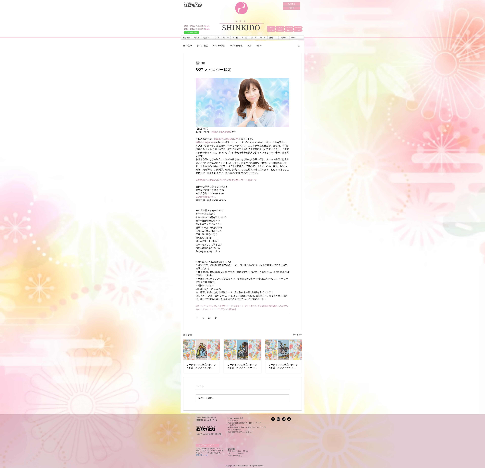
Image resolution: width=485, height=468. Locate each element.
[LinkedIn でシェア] (209, 318)
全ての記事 (187, 46)
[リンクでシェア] (215, 318)
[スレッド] (284, 419)
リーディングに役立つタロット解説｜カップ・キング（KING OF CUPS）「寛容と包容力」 (201, 366)
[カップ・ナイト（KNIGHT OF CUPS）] (283, 350)
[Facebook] (289, 419)
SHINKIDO (241, 27)
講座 (249, 46)
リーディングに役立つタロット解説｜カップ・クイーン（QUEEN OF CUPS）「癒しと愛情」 (242, 366)
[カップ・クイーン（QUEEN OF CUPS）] (242, 350)
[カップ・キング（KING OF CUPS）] (201, 350)
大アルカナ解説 (219, 46)
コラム (258, 46)
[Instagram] (278, 419)
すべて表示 (297, 335)
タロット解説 (202, 46)
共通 (241, 418)
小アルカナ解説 (236, 46)
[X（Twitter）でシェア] (203, 318)
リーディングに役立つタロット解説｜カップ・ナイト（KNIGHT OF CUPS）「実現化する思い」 (283, 366)
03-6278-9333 (234, 418)
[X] (273, 419)
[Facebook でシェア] (197, 318)
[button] (206, 38)
